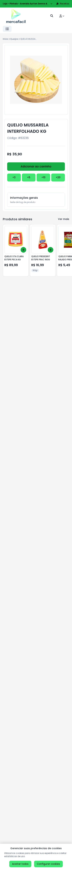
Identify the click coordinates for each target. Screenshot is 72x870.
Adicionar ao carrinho (36, 166)
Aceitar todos (20, 864)
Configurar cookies (48, 864)
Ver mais (63, 219)
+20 (58, 177)
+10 (43, 177)
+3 (14, 177)
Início (5, 38)
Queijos (14, 38)
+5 (28, 177)
